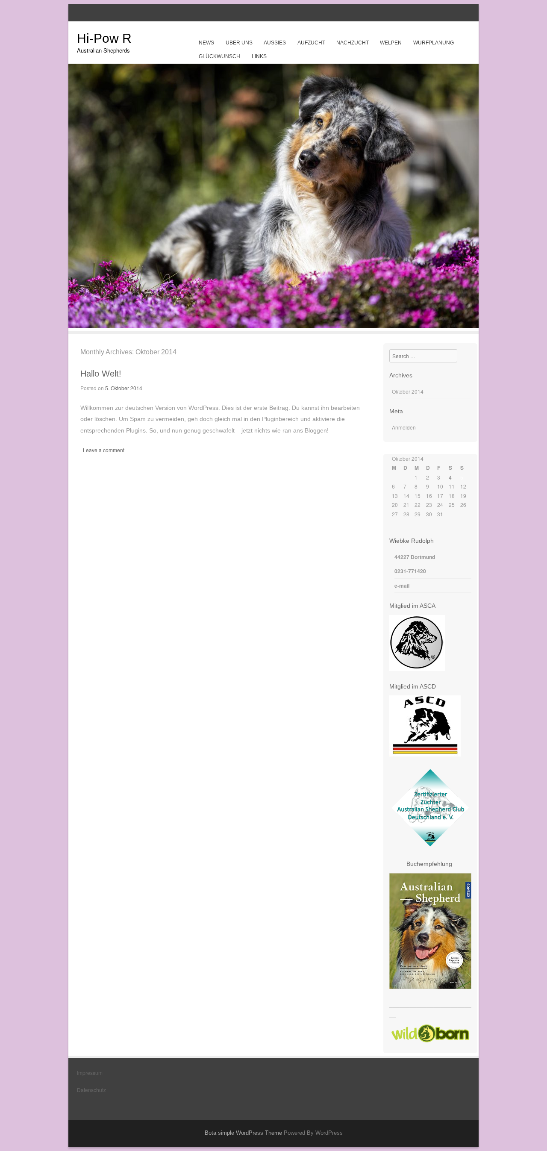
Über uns (239, 43)
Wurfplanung (433, 43)
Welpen (391, 43)
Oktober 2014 (407, 391)
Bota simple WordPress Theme (243, 1133)
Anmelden (404, 427)
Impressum (90, 1072)
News (206, 43)
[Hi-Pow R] (273, 325)
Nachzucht (352, 43)
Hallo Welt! (100, 373)
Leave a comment (103, 449)
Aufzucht (311, 43)
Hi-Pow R (104, 38)
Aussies (275, 43)
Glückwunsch (219, 56)
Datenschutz (91, 1089)
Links (259, 56)
